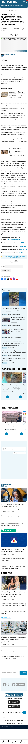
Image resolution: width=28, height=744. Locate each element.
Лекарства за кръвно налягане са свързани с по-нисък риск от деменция (13, 639)
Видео (21, 5)
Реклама (9, 718)
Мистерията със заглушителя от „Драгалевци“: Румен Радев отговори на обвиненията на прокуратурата (13, 343)
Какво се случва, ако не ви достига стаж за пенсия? (13, 517)
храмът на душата (5, 270)
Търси (24, 672)
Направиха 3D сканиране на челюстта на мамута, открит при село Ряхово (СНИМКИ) (11, 387)
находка (13, 266)
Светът (16, 10)
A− (2, 60)
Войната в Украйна (14, 5)
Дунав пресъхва (5, 5)
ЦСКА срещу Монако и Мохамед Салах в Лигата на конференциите (13, 567)
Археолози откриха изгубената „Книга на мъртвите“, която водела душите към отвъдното (17, 93)
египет (7, 266)
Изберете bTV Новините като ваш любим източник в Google (15, 256)
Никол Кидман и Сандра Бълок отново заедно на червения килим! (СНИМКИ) (13, 594)
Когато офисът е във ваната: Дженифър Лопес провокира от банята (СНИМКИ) (13, 605)
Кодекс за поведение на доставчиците (14, 720)
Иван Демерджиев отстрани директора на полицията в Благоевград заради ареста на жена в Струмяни (13, 309)
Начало (11, 10)
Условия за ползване (11, 723)
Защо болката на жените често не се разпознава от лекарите (12, 657)
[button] (7, 396)
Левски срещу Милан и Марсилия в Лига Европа (12, 559)
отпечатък (19, 266)
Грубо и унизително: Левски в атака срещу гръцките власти (12, 550)
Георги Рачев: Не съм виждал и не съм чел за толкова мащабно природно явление (12, 425)
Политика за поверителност (19, 718)
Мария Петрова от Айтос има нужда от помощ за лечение (13, 359)
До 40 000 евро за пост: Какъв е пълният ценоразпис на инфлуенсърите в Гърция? (12, 506)
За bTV (3, 718)
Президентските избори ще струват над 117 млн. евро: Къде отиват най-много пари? (14, 351)
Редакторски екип (9, 54)
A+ (6, 60)
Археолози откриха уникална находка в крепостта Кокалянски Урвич (16, 151)
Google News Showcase (13, 239)
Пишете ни (19, 723)
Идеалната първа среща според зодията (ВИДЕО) (13, 612)
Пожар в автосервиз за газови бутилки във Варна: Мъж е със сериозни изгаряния (18, 320)
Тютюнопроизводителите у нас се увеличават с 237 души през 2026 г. (12, 525)
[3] (26, 2)
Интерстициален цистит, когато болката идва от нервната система (12, 650)
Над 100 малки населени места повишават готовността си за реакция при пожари (18, 332)
